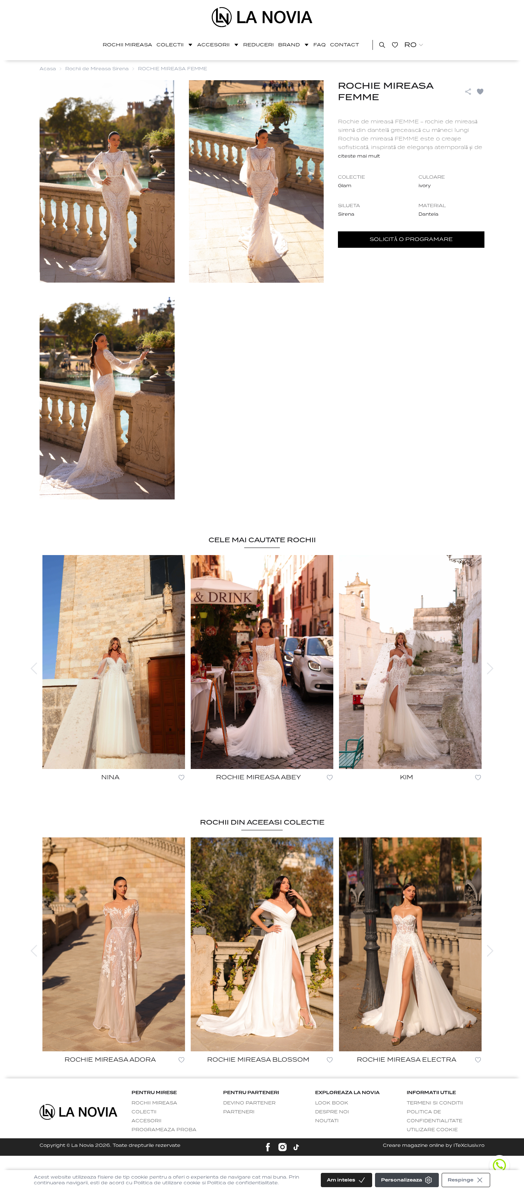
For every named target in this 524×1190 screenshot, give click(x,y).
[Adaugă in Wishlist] (480, 91)
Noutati (327, 1120)
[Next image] (490, 668)
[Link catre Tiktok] (296, 1147)
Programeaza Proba (164, 1129)
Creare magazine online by (433, 1145)
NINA (110, 777)
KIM (406, 777)
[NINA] (113, 662)
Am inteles (341, 1180)
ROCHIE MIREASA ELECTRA (406, 1059)
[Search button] (382, 44)
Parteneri (239, 1111)
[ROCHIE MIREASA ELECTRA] (410, 944)
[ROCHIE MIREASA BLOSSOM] (262, 944)
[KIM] (410, 662)
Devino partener (249, 1103)
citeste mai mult (359, 156)
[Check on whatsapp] (499, 1165)
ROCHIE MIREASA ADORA (110, 1059)
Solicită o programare (411, 239)
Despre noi (332, 1111)
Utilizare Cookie (432, 1129)
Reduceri (258, 44)
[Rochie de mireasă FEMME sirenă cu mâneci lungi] (262, 17)
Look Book (331, 1103)
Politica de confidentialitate (434, 1116)
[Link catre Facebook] (267, 1147)
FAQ (319, 44)
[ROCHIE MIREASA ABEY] (262, 662)
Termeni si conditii (435, 1103)
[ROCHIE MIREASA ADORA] (113, 944)
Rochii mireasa (127, 44)
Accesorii (213, 44)
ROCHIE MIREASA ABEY (258, 777)
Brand (289, 44)
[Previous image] (33, 668)
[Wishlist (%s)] (395, 44)
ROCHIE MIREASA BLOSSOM (258, 1059)
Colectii (170, 44)
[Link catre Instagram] (282, 1147)
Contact (344, 44)
